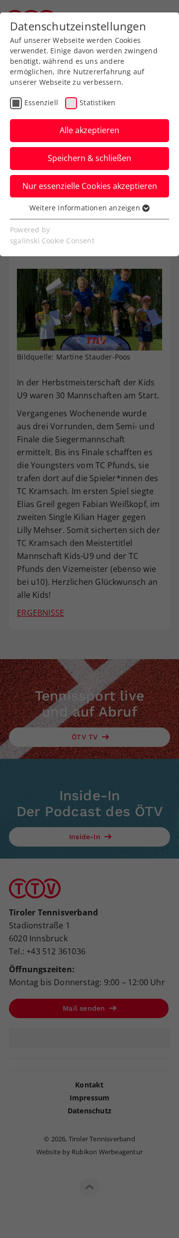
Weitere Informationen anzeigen (85, 207)
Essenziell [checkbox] (41, 102)
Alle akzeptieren (89, 130)
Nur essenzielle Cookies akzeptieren (89, 185)
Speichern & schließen (89, 158)
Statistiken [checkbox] (97, 102)
